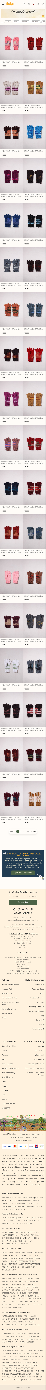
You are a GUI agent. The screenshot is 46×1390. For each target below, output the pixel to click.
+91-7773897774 (23, 966)
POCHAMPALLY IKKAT (10, 1244)
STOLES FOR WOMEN (29, 1333)
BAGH (24, 1241)
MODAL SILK (20, 1238)
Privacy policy (37, 1134)
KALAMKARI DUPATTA (10, 1339)
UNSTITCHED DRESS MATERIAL (13, 1278)
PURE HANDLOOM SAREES (12, 1316)
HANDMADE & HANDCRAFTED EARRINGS (17, 1371)
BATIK (28, 1238)
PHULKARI (35, 1235)
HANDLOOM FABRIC (17, 1261)
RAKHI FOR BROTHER (16, 1209)
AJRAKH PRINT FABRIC (23, 1252)
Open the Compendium (23, 873)
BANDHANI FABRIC (9, 1270)
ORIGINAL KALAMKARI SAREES (21, 1322)
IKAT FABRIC (31, 1261)
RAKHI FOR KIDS (31, 1203)
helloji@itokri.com (32, 973)
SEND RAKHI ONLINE (26, 1198)
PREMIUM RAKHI (14, 1201)
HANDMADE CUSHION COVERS (14, 1362)
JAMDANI (15, 1235)
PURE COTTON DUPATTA (28, 1336)
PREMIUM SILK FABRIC (10, 1267)
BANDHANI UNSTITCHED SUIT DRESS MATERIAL (20, 1287)
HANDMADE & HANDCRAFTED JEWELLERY (18, 1368)
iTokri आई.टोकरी (12, 1134)
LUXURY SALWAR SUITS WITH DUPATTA (17, 1351)
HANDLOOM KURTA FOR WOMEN (26, 1354)
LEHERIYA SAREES (33, 1325)
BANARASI (24, 1244)
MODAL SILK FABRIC (28, 1267)
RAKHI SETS (19, 1203)
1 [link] (17, 831)
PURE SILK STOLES (27, 1342)
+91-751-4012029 (15, 971)
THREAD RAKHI (7, 1203)
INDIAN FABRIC (7, 1252)
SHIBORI (36, 1238)
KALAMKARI (6, 1232)
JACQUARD (34, 1232)
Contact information (24, 1141)
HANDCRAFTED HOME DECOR (31, 1356)
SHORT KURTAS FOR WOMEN (21, 1224)
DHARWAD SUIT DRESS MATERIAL (15, 1290)
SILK (30, 1241)
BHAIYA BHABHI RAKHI (23, 1206)
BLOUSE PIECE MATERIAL (32, 1380)
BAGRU (18, 1241)
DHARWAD (25, 1235)
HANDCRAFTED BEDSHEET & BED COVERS (18, 1359)
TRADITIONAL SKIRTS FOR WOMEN (25, 1377)
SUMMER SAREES (24, 1218)
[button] (3, 4)
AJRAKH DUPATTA (27, 1339)
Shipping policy (31, 1137)
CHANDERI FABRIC (16, 1258)
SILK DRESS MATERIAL (19, 1302)
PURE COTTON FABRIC (17, 1255)
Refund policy (25, 1134)
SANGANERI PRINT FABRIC (29, 1264)
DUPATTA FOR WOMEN (11, 1333)
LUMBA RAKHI (7, 1206)
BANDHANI (24, 1232)
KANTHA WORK (8, 1241)
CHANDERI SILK (8, 1238)
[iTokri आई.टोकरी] (10, 4)
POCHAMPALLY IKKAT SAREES (13, 1325)
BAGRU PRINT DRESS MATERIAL (23, 1284)
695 (28, 831)
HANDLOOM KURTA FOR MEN (27, 1365)
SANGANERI (6, 1235)
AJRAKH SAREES (30, 1316)
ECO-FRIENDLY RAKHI (30, 1201)
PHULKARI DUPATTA (9, 1336)
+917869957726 (22, 957)
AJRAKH (15, 1232)
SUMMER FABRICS (9, 1218)
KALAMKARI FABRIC (9, 1264)
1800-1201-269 (20, 962)
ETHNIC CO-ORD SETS (10, 1356)
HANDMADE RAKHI (9, 1198)
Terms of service (17, 1137)
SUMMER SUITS (15, 1221)
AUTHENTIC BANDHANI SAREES (14, 1319)
